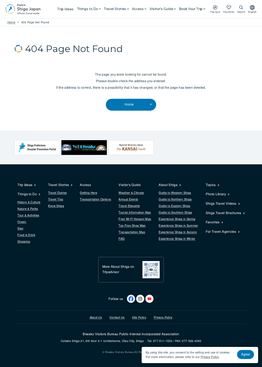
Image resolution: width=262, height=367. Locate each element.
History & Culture (28, 202)
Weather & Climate (131, 193)
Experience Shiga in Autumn (178, 232)
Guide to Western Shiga (175, 193)
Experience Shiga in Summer (178, 225)
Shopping (23, 241)
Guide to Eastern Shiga (174, 206)
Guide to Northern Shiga (175, 199)
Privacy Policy (163, 317)
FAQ (121, 238)
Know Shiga (56, 206)
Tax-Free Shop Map (132, 225)
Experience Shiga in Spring (177, 219)
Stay (20, 228)
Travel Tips (55, 199)
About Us (96, 317)
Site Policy (139, 317)
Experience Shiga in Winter (177, 238)
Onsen (21, 222)
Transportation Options (95, 199)
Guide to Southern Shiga (175, 212)
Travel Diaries (57, 193)
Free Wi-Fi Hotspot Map (135, 219)
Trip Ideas (65, 9)
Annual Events (128, 199)
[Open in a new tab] (37, 147)
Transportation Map (132, 232)
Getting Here (88, 193)
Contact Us (117, 317)
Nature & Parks (27, 209)
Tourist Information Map (135, 212)
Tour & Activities (28, 215)
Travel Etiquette (129, 206)
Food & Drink (26, 235)
